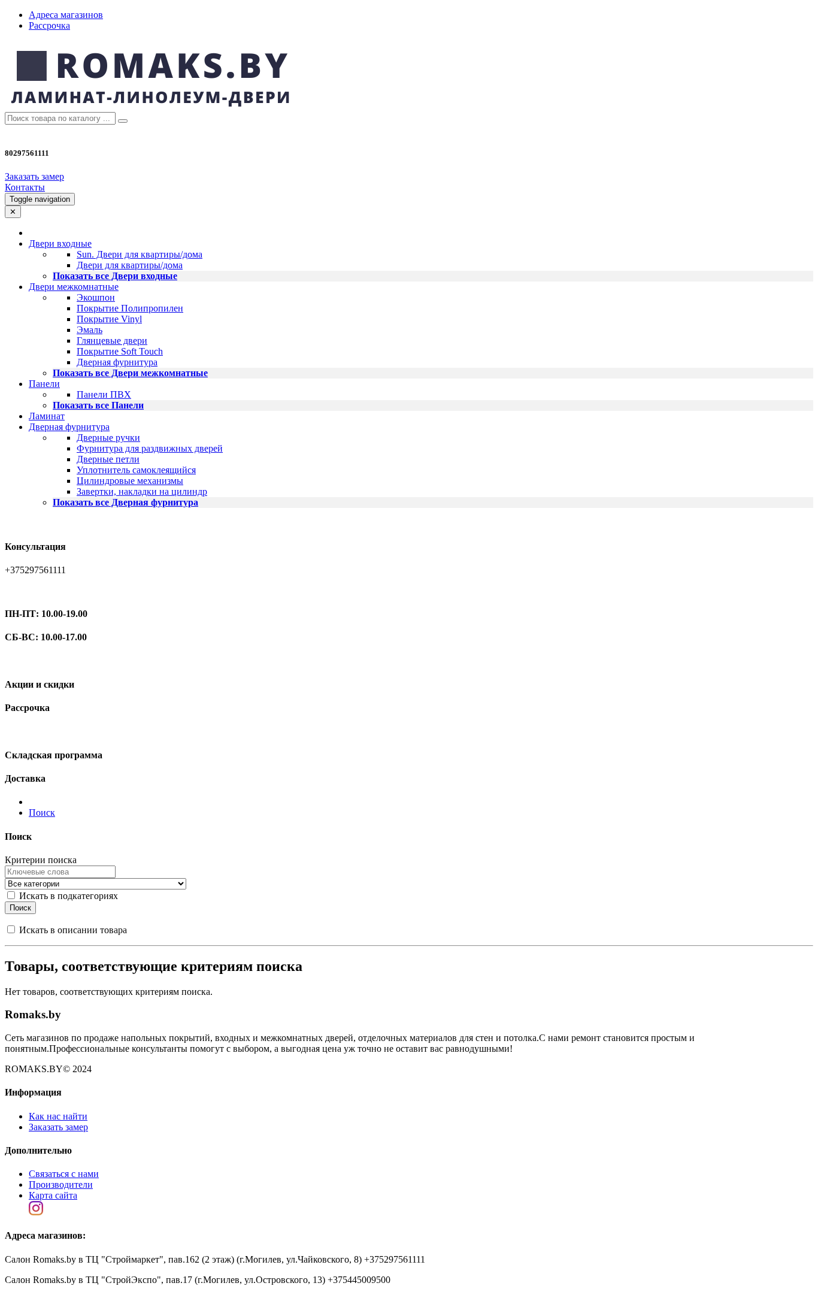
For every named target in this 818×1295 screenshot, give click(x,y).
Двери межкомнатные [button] (74, 287)
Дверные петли (108, 459)
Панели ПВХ (104, 394)
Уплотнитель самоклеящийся (136, 470)
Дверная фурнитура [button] (69, 427)
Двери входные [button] (60, 243)
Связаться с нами (64, 1174)
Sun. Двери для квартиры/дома (139, 254)
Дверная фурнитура (117, 362)
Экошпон (96, 297)
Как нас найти (58, 1116)
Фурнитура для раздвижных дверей (150, 448)
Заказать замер (34, 176)
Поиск (42, 812)
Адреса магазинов (66, 15)
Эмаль (89, 330)
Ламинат (47, 416)
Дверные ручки (108, 437)
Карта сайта (53, 1195)
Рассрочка (49, 25)
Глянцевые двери (112, 340)
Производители (61, 1184)
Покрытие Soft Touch (120, 351)
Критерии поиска (41, 860)
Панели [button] (44, 384)
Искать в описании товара (72, 930)
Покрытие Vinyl (109, 319)
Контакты (25, 187)
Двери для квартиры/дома (130, 265)
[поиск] (123, 121)
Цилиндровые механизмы (130, 481)
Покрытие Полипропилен (130, 308)
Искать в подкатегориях (67, 896)
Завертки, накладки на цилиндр (142, 491)
